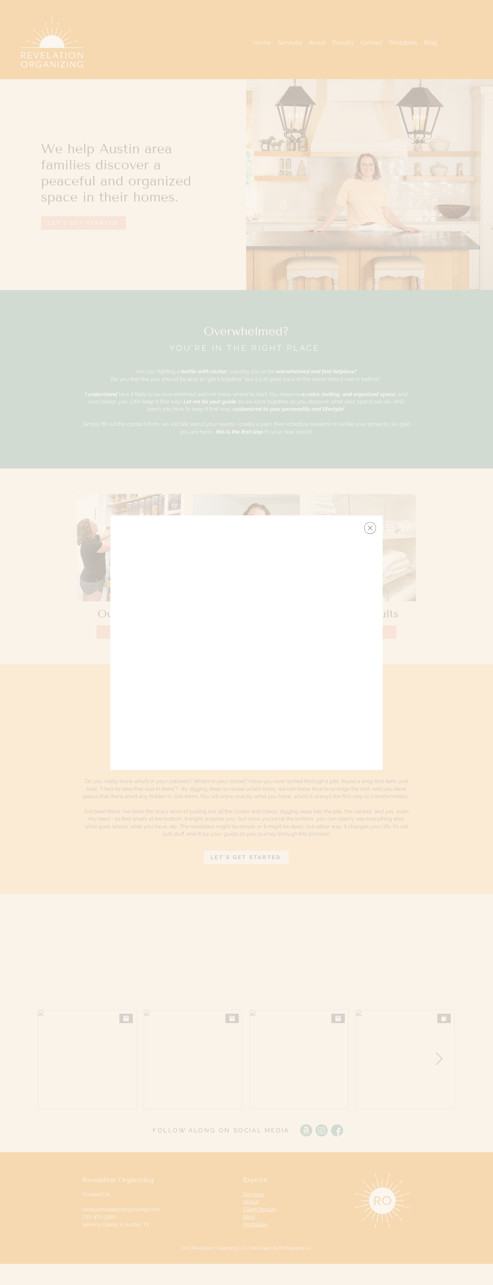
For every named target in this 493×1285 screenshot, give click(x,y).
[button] (370, 528)
